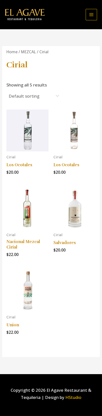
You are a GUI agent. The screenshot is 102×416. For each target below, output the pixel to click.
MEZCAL (28, 52)
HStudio (73, 397)
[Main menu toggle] (91, 14)
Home (12, 52)
